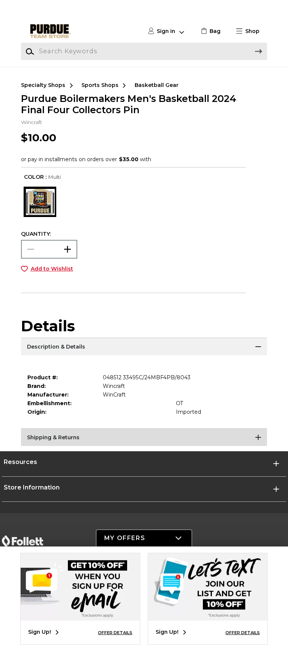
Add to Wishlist (52, 268)
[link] (209, 31)
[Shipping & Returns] (144, 438)
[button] (251, 31)
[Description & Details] (144, 347)
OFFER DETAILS (115, 632)
